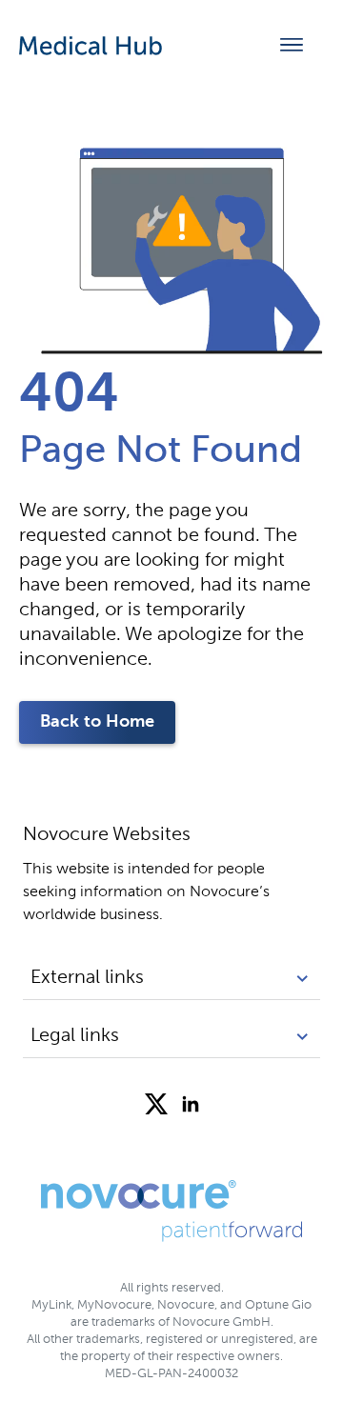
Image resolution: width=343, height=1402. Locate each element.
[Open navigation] (291, 46)
